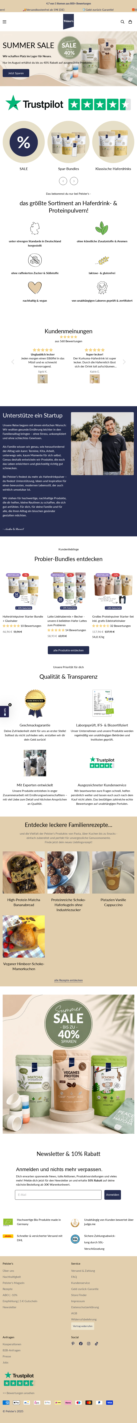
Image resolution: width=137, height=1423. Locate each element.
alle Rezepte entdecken (68, 980)
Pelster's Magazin (13, 1283)
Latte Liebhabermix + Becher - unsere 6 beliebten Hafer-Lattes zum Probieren (67, 620)
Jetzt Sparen (16, 73)
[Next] (74, 181)
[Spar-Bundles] (68, 142)
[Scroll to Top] (130, 1403)
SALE (24, 168)
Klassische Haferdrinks (113, 168)
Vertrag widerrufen (82, 1326)
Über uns (8, 1271)
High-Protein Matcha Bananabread (23, 902)
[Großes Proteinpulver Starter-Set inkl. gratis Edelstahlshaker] (113, 591)
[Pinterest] (73, 1343)
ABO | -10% (10, 1295)
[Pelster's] (68, 21)
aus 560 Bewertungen (68, 341)
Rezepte (7, 1289)
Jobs (5, 1362)
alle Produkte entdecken (68, 650)
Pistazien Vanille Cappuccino (113, 902)
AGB (74, 1313)
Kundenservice (80, 1283)
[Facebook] (81, 1343)
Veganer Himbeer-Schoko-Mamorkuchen (23, 966)
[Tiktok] (96, 1343)
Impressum (78, 1301)
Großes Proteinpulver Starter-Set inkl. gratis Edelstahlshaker (113, 618)
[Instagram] (88, 1343)
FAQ (74, 1277)
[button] (13, 361)
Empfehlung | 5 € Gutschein (20, 1301)
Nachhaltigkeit (12, 1277)
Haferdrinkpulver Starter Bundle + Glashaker (23, 618)
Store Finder (79, 1295)
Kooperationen (12, 1344)
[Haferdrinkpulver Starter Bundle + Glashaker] (24, 591)
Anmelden (112, 1194)
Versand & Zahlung (83, 1271)
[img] (68, 337)
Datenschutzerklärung (85, 1307)
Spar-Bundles (68, 168)
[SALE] (24, 142)
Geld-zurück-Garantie (84, 1289)
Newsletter (9, 1307)
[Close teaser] (10, 705)
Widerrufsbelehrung (84, 1319)
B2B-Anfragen (12, 1350)
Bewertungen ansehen (20, 1393)
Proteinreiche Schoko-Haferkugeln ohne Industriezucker (68, 904)
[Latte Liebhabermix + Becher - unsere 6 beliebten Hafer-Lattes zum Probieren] (68, 591)
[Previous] (63, 181)
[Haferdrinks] (113, 142)
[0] (130, 22)
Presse (7, 1356)
